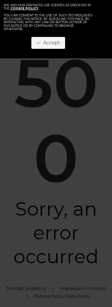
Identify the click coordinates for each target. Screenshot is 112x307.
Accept (50, 43)
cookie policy (24, 8)
